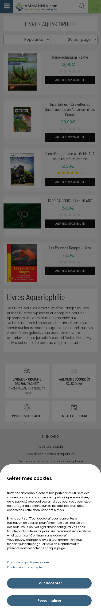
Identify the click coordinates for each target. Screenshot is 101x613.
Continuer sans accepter (25, 567)
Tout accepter (49, 583)
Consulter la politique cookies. (28, 562)
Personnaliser (49, 600)
